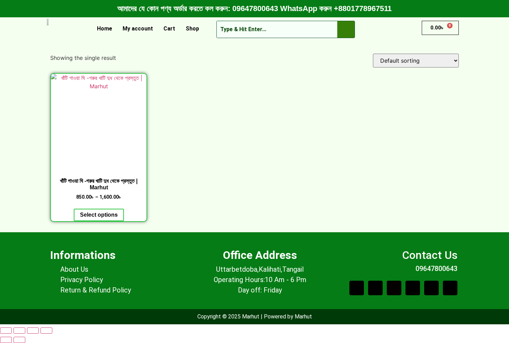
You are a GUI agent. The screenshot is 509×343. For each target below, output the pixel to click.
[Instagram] (450, 288)
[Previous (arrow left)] (6, 340)
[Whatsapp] (356, 288)
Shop (192, 28)
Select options (99, 215)
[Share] (33, 330)
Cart (169, 28)
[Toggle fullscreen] (19, 330)
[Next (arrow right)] (19, 340)
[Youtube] (412, 288)
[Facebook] (375, 288)
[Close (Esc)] (46, 330)
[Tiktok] (394, 288)
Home (104, 28)
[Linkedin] (431, 288)
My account (138, 28)
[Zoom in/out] (6, 330)
